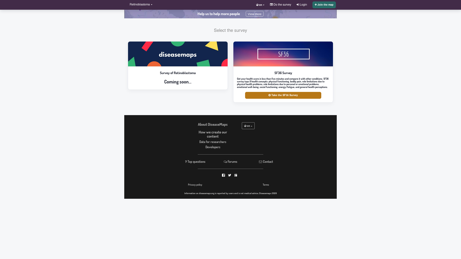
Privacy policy (195, 184)
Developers (212, 147)
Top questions (196, 161)
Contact (267, 161)
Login (303, 4)
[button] (140, 4)
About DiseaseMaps (213, 124)
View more (254, 14)
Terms (266, 184)
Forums (232, 161)
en (248, 126)
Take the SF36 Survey (284, 95)
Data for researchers (212, 142)
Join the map (325, 4)
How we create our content (213, 134)
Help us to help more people (219, 13)
